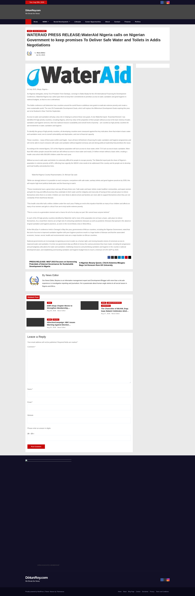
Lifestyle (77, 22)
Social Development (61, 22)
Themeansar (60, 591)
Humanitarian (106, 305)
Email (30, 402)
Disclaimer (145, 591)
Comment (31, 347)
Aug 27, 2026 (105, 313)
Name (30, 389)
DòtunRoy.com (33, 10)
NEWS (45, 22)
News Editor (41, 53)
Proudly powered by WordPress (34, 591)
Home (36, 22)
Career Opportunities (93, 22)
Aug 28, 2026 (51, 310)
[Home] (28, 21)
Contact (117, 22)
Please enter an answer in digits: (39, 428)
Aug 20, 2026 (51, 327)
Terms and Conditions (162, 591)
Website (30, 415)
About (107, 22)
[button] (169, 22)
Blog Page (131, 591)
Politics (138, 22)
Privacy (152, 591)
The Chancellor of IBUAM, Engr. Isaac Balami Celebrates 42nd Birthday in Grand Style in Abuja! (115, 311)
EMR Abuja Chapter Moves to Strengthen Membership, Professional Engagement (59, 308)
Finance (128, 22)
